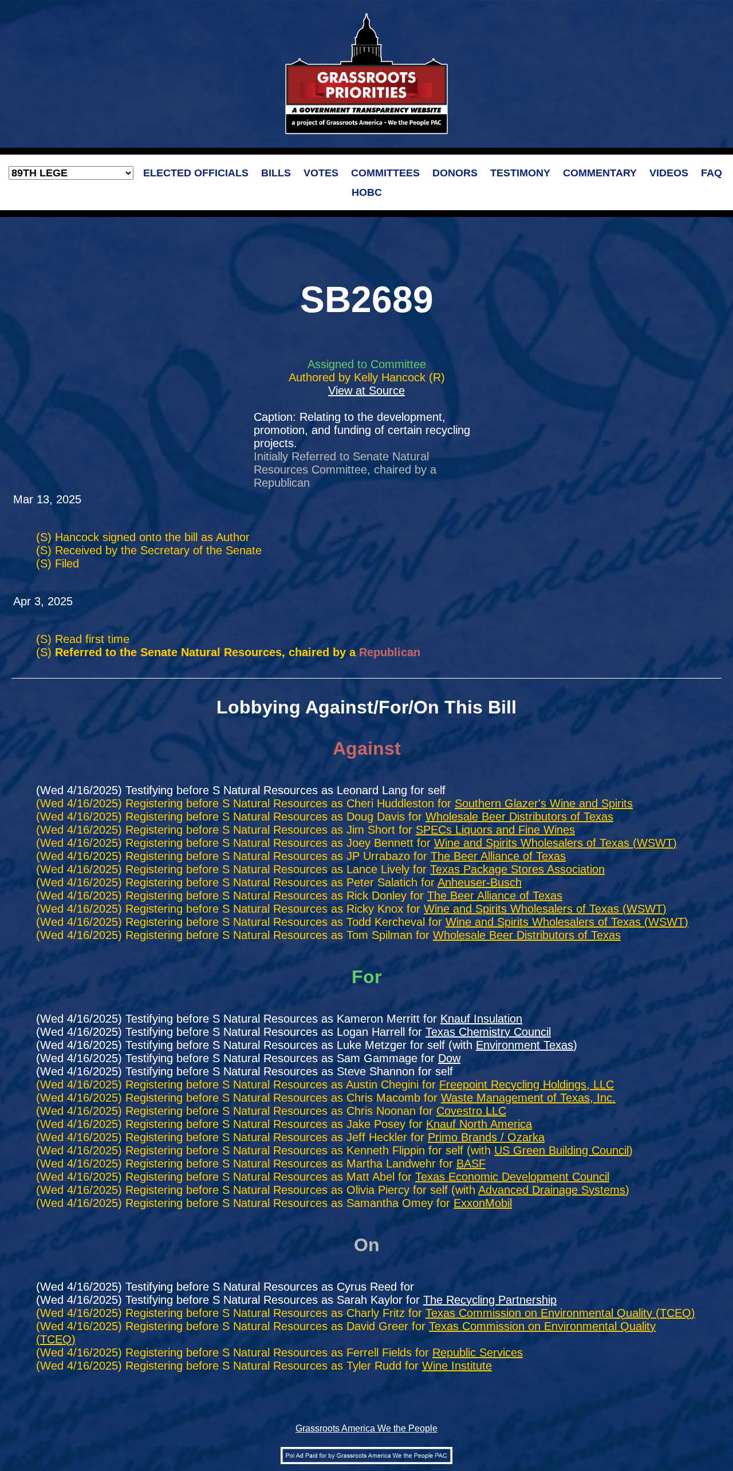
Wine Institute (457, 1365)
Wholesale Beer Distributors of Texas (519, 816)
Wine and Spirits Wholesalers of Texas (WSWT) (555, 843)
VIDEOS (668, 173)
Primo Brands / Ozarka (486, 1137)
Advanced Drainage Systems (551, 1190)
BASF (471, 1163)
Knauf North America (479, 1124)
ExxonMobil (483, 1203)
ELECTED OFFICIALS (196, 173)
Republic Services (477, 1352)
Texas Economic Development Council (512, 1176)
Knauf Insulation (481, 1018)
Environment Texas (524, 1045)
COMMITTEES (385, 173)
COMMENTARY (600, 173)
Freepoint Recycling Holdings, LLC (526, 1084)
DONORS (455, 173)
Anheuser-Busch (480, 882)
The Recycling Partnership (490, 1299)
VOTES (321, 173)
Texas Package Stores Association (517, 869)
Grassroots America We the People (366, 1428)
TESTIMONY (520, 173)
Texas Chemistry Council (488, 1032)
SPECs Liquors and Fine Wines (495, 829)
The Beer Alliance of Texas (498, 856)
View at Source (366, 390)
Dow (449, 1058)
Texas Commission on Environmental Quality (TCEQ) (560, 1313)
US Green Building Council (561, 1150)
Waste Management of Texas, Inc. (528, 1097)
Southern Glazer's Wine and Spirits (544, 803)
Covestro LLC (471, 1111)
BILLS (276, 173)
